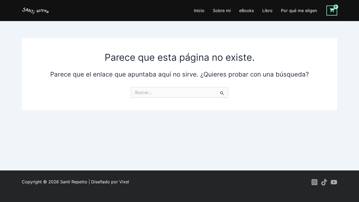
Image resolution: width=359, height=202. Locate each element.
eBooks (246, 10)
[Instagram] (314, 182)
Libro (267, 10)
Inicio (199, 10)
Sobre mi (222, 10)
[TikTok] (324, 182)
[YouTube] (334, 182)
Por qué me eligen (299, 10)
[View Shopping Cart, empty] (331, 11)
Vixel (124, 181)
